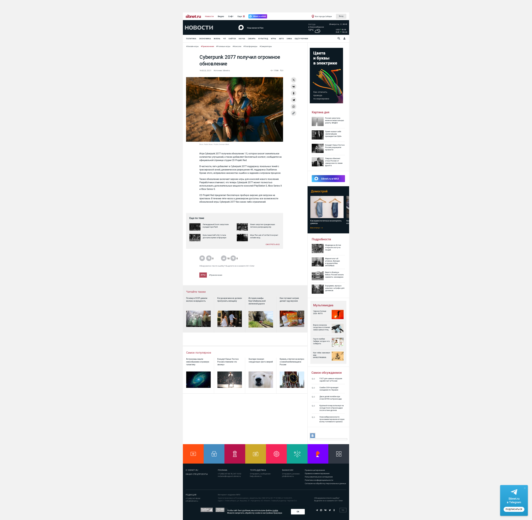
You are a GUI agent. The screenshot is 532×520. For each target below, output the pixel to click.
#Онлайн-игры (192, 46)
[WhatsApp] (293, 106)
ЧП (224, 39)
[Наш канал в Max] (261, 32)
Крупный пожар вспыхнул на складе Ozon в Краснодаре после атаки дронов (331, 407)
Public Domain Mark (221, 144)
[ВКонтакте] (293, 86)
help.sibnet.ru (256, 476)
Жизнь (217, 39)
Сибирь (252, 39)
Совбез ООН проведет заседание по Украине (329, 388)
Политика (191, 39)
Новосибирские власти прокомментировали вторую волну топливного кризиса (332, 419)
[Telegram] (293, 100)
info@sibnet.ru (192, 501)
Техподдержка (258, 470)
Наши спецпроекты (197, 474)
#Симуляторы (266, 46)
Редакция (191, 494)
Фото (201, 144)
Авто (281, 39)
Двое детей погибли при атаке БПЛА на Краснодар (330, 397)
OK (298, 512)
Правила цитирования (315, 470)
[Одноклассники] (293, 93)
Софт (230, 16)
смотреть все (273, 244)
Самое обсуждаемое (326, 372)
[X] (293, 80)
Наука (242, 39)
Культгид (263, 39)
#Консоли (237, 46)
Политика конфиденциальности (319, 480)
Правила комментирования (317, 473)
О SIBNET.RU (192, 470)
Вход (341, 16)
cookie (275, 510)
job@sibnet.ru (288, 476)
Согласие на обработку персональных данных (325, 483)
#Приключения (207, 46)
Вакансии (287, 470)
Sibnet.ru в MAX (259, 16)
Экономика (205, 39)
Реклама (222, 470)
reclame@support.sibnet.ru (229, 476)
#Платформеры (250, 46)
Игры (273, 39)
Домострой (319, 191)
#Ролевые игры (223, 46)
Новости (209, 16)
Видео (221, 16)
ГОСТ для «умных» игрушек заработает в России (330, 379)
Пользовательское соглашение (319, 476)
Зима (289, 39)
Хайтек (232, 39)
